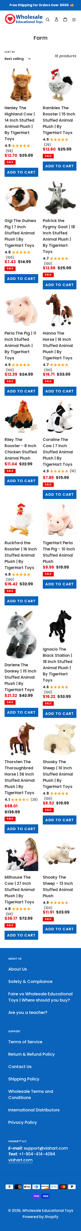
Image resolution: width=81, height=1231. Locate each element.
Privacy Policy (22, 1122)
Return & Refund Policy (31, 1054)
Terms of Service (25, 1042)
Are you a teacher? (27, 1012)
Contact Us (20, 1066)
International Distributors (34, 1110)
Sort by (10, 52)
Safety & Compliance (30, 981)
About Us (17, 969)
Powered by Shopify (40, 1216)
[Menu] (74, 19)
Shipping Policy (23, 1079)
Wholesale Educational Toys (47, 1210)
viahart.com (20, 1160)
